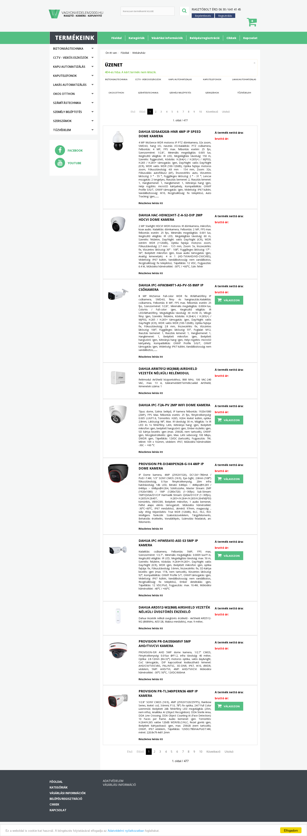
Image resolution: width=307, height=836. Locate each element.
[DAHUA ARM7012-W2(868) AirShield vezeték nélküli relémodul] (118, 377)
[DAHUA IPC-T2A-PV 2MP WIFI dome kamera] (118, 414)
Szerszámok (62, 121)
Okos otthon (64, 94)
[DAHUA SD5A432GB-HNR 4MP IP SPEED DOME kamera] (118, 140)
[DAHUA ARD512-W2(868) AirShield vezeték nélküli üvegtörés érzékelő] (118, 616)
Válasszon (232, 300)
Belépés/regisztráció (205, 38)
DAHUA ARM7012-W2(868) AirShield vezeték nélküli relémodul (168, 370)
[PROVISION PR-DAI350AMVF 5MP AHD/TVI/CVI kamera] (118, 650)
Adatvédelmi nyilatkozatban (126, 830)
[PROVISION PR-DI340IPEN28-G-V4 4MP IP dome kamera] (118, 473)
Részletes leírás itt (151, 203)
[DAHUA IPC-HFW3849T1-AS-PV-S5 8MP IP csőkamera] (118, 294)
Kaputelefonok (65, 76)
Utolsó (226, 111)
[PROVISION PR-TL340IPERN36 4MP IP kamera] (118, 700)
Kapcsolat (250, 38)
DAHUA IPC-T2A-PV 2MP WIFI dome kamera (174, 405)
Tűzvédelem (62, 130)
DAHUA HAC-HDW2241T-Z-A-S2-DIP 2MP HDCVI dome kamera (171, 217)
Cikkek (231, 38)
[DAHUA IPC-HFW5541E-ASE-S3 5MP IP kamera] (118, 549)
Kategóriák (137, 38)
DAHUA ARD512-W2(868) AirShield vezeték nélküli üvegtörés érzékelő (174, 609)
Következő (212, 111)
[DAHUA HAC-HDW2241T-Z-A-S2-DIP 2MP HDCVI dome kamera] (118, 224)
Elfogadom (291, 830)
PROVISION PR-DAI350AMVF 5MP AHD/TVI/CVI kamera (165, 643)
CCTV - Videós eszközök (70, 58)
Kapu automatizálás (69, 67)
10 (200, 111)
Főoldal (116, 38)
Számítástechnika (67, 103)
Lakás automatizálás (70, 85)
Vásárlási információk (167, 38)
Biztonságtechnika (68, 49)
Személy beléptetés (67, 112)
